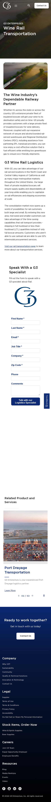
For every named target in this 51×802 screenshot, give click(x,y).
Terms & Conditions (10, 705)
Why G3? (6, 664)
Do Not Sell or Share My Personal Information (22, 717)
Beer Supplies (8, 734)
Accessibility (7, 713)
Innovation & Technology (13, 680)
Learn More (10, 591)
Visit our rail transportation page (20, 246)
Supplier (5, 697)
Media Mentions (9, 773)
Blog (4, 769)
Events (5, 777)
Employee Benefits (10, 756)
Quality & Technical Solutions (14, 676)
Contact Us (41, 5)
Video (5, 781)
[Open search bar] (29, 5)
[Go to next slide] (32, 595)
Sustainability (8, 668)
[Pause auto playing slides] (43, 595)
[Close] (16, 6)
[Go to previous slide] (19, 595)
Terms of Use (7, 701)
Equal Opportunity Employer (14, 752)
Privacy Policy (8, 709)
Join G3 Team (8, 748)
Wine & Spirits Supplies (12, 730)
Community (7, 672)
